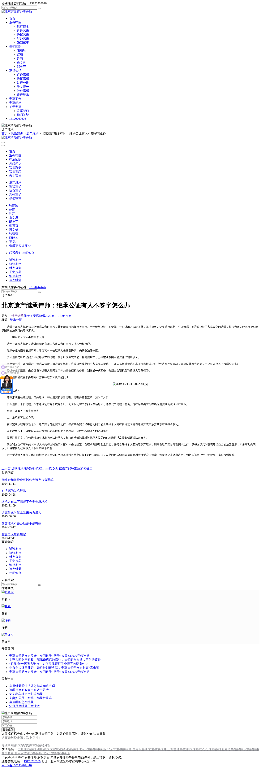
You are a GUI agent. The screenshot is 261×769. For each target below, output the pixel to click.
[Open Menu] (3, 142)
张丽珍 (21, 50)
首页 (12, 18)
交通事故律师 (157, 749)
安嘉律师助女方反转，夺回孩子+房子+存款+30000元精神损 (49, 655)
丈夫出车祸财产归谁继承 (26, 694)
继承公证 (16, 319)
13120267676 (17, 118)
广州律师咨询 (27, 749)
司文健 (13, 229)
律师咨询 (215, 749)
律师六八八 (201, 749)
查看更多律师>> (20, 245)
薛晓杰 (13, 237)
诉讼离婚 (23, 30)
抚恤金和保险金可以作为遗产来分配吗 (27, 479)
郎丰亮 (21, 66)
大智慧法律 (58, 749)
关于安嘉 (15, 106)
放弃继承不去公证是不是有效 (21, 523)
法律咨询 (72, 749)
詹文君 (21, 62)
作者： (34, 315)
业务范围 (15, 22)
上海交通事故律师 (180, 749)
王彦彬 (13, 241)
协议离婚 (23, 34)
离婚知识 (15, 70)
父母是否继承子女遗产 (24, 706)
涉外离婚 (23, 38)
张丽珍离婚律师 (233, 749)
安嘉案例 (15, 98)
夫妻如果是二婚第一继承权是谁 (30, 698)
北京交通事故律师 (119, 749)
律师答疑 (23, 114)
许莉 (20, 58)
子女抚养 (23, 86)
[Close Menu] (3, 145)
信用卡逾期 (140, 749)
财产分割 (23, 82)
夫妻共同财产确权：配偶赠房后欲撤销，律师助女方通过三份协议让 (55, 659)
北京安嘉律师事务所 (56, 753)
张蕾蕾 (13, 233)
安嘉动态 (15, 102)
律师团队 (15, 46)
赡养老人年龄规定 (14, 534)
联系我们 (23, 110)
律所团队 (15, 159)
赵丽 (20, 54)
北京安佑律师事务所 (93, 749)
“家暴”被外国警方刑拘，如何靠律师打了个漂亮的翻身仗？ (48, 663)
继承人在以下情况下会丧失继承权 (24, 501)
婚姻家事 (23, 42)
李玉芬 (13, 225)
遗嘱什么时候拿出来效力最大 (21, 512)
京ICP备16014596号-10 (17, 765)
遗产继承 (23, 26)
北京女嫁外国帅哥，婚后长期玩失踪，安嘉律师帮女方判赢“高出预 (54, 667)
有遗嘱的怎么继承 (14, 490)
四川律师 (43, 749)
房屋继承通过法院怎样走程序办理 (32, 686)
